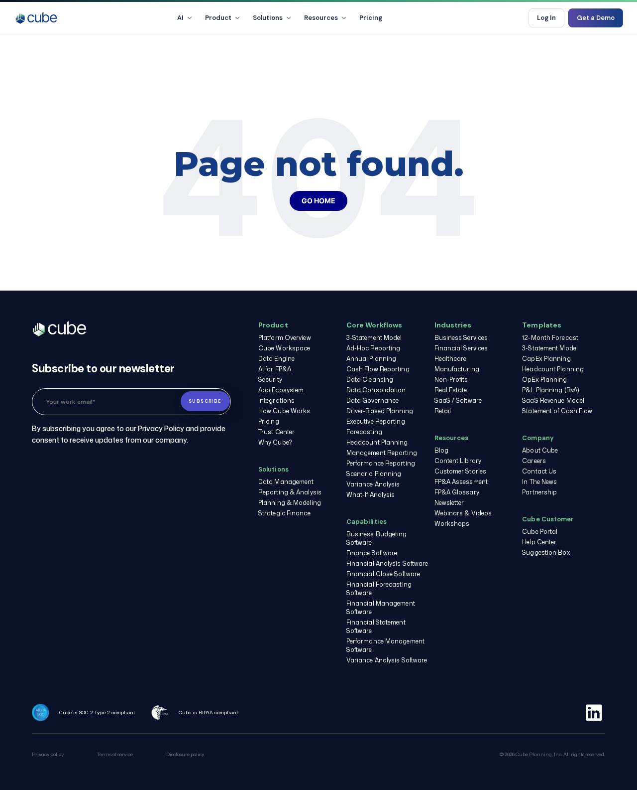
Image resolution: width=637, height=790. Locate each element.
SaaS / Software (458, 400)
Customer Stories (460, 471)
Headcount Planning (377, 442)
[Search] (513, 17)
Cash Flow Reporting (378, 369)
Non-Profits (451, 379)
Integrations (276, 400)
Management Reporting (381, 453)
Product (218, 17)
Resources (321, 17)
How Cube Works (284, 411)
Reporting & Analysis (289, 492)
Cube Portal (539, 531)
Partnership (539, 492)
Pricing (370, 17)
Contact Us (539, 471)
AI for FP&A (274, 369)
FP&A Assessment (461, 481)
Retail (442, 411)
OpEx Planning (544, 379)
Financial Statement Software (376, 626)
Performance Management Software (385, 645)
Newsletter (449, 502)
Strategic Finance (284, 513)
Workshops (452, 523)
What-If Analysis (370, 494)
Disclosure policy (185, 754)
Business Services (461, 337)
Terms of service (115, 754)
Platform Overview (284, 337)
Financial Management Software (380, 607)
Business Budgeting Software (376, 538)
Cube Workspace (284, 348)
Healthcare (450, 358)
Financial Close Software (383, 574)
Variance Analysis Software (386, 660)
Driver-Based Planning (379, 411)
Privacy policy (48, 754)
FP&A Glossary (456, 492)
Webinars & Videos (463, 513)
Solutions (268, 17)
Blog (441, 450)
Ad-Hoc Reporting (373, 348)
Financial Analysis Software (387, 563)
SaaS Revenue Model (553, 400)
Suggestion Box (546, 552)
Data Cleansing (369, 379)
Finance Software (372, 553)
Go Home (318, 200)
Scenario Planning (374, 474)
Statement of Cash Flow (557, 411)
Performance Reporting (380, 463)
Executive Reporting (375, 421)
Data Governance (372, 400)
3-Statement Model (374, 337)
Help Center (539, 542)
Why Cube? (275, 442)
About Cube (540, 450)
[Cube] (36, 17)
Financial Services (461, 348)
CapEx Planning (546, 358)
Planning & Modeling (289, 502)
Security (270, 379)
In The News (539, 481)
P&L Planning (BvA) (550, 390)
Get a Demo (596, 17)
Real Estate (450, 390)
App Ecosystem (281, 390)
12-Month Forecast (550, 337)
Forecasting (364, 432)
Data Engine (276, 358)
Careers (534, 461)
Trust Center (276, 432)
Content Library (458, 461)
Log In (546, 17)
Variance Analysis (373, 484)
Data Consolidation (376, 390)
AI (180, 17)
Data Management (286, 481)
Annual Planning (371, 358)
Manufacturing (456, 369)
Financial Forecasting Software (379, 588)
